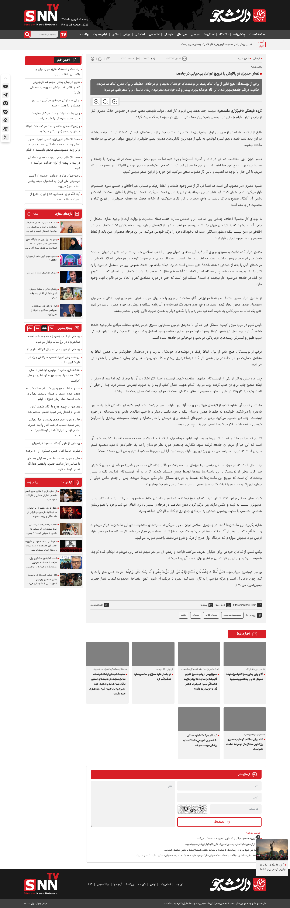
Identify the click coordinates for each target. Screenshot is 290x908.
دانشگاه (223, 34)
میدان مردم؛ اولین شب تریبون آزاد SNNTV (41, 258)
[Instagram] (5, 103)
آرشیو (153, 884)
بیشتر (32, 214)
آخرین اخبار (63, 60)
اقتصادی (154, 34)
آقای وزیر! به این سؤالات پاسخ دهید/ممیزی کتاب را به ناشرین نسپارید (244, 677)
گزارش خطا (220, 605)
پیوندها (130, 884)
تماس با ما (165, 884)
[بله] (5, 112)
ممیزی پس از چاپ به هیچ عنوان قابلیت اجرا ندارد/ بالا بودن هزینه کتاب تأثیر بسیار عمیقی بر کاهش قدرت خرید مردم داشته (200, 681)
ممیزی (196, 615)
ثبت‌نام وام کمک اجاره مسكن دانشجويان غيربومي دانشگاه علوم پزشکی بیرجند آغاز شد (200, 740)
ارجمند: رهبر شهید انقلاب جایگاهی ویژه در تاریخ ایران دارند (54, 360)
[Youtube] (5, 86)
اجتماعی (140, 34)
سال (30, 328)
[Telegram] (5, 95)
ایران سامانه (29, 904)
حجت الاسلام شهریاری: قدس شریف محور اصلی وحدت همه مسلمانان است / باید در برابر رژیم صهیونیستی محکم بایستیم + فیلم (53, 145)
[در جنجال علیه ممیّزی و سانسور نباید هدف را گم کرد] (153, 654)
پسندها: (203, 605)
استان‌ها (209, 34)
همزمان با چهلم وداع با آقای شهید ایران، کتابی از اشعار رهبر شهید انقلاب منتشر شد (54, 409)
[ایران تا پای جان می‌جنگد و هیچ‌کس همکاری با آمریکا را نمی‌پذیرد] (71, 310)
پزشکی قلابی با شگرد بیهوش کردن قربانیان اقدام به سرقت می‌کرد (43, 293)
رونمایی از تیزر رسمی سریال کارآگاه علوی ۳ (53, 349)
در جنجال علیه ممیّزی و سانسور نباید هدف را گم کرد (152, 677)
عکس (115, 34)
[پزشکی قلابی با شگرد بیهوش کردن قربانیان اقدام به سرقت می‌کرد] (71, 293)
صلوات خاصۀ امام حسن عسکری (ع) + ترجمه (52, 451)
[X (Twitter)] (5, 137)
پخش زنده (239, 34)
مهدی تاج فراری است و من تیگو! (41, 273)
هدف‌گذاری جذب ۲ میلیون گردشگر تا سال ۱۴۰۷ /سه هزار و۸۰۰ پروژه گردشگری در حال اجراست (53, 376)
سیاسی (195, 34)
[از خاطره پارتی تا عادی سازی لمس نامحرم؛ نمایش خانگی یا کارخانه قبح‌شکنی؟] (71, 495)
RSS (90, 884)
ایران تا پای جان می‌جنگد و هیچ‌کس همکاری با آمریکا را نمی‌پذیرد (44, 310)
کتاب (183, 615)
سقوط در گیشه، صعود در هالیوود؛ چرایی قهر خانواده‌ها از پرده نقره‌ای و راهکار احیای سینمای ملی (41, 546)
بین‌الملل (182, 34)
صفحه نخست (257, 34)
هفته (44, 328)
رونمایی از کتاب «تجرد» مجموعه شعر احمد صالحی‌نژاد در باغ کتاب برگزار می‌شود (53, 339)
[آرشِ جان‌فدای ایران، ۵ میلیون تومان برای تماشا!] (272, 850)
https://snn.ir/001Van (244, 605)
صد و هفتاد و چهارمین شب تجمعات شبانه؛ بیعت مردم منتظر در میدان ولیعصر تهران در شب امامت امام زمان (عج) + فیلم (53, 394)
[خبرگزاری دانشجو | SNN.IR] (238, 15)
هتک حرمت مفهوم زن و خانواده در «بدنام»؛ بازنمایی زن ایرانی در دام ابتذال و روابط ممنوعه (42, 512)
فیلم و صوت (100, 34)
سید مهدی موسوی (232, 615)
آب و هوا (118, 884)
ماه (37, 328)
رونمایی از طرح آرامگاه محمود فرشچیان (56, 443)
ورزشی (127, 34)
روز (51, 328)
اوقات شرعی (103, 884)
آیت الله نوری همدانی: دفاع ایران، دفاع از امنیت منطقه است (55, 197)
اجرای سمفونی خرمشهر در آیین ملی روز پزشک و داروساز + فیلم (56, 103)
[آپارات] (5, 129)
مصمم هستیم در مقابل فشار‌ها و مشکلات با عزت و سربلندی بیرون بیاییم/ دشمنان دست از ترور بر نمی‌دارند (41, 227)
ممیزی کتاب (211, 615)
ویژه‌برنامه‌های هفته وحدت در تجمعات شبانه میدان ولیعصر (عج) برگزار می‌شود (52, 129)
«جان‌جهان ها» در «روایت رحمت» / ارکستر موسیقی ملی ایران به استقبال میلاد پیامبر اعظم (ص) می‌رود (54, 181)
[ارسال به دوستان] (108, 59)
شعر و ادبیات (243, 59)
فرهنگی (168, 34)
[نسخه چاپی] (92, 59)
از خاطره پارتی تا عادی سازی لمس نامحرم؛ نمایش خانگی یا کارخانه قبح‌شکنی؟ (41, 495)
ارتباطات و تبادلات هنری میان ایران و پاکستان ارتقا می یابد (57, 72)
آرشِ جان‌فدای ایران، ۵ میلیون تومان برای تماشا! (273, 867)
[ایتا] (5, 120)
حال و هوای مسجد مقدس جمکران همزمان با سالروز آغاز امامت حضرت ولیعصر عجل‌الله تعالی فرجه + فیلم (53, 464)
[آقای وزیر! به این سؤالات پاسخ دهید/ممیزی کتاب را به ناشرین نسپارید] (245, 654)
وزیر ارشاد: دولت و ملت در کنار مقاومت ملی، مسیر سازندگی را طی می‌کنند (56, 116)
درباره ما (179, 884)
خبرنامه (142, 884)
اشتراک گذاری (96, 605)
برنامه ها (84, 34)
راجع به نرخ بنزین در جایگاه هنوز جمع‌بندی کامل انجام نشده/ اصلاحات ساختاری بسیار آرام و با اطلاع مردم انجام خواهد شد (41, 244)
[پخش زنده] (63, 34)
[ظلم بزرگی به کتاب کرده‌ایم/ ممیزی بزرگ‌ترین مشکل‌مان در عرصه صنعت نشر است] (245, 719)
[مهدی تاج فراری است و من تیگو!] (71, 277)
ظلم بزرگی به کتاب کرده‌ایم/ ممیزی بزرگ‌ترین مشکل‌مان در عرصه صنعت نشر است (244, 744)
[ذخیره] (100, 59)
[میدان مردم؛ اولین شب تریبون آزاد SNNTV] (71, 260)
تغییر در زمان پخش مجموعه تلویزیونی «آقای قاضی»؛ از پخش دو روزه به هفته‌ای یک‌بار (212, 44)
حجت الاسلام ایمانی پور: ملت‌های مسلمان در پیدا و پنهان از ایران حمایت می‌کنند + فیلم (54, 163)
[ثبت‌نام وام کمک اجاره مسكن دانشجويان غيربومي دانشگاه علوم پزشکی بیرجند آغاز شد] (199, 719)
